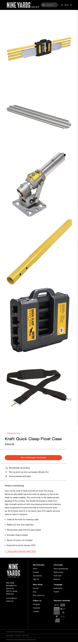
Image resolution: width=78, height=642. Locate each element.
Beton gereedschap (61, 569)
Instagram (36, 604)
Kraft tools (57, 576)
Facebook (36, 608)
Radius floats (58, 572)
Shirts (35, 569)
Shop (35, 7)
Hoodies (36, 572)
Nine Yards (25, 635)
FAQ (34, 592)
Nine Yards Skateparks (17, 631)
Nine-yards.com (38, 595)
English (56, 592)
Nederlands (58, 588)
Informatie (18, 635)
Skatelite (57, 579)
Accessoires (37, 576)
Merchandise (10, 635)
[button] (71, 5)
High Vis (36, 579)
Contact (36, 588)
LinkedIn (36, 611)
